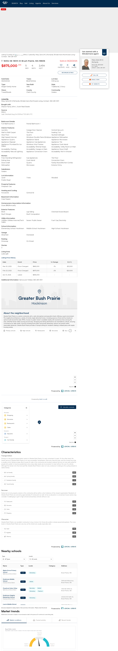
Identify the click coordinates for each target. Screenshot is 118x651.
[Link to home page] (5, 3)
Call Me (95, 75)
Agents (38, 3)
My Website (95, 84)
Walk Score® (43, 399)
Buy (21, 3)
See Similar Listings (67, 72)
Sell (26, 3)
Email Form (95, 79)
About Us (46, 3)
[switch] (61, 67)
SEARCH (15, 3)
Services (55, 3)
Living (31, 3)
